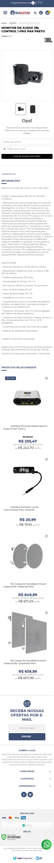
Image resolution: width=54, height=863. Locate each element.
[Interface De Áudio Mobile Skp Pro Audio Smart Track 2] (27, 413)
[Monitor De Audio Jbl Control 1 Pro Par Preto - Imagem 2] (33, 109)
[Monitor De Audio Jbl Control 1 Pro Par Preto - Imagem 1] (21, 109)
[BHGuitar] (20, 12)
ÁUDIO (13, 23)
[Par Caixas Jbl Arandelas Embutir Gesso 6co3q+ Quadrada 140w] (27, 645)
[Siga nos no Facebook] (24, 794)
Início (4, 23)
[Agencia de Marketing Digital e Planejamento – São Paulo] (38, 858)
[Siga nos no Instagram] (30, 794)
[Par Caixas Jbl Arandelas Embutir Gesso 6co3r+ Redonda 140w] (27, 569)
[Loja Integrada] (22, 858)
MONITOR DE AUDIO (29, 23)
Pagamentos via (21, 2)
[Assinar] (27, 736)
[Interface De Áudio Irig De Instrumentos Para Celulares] (27, 492)
